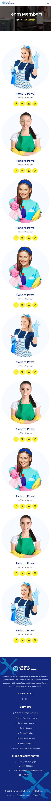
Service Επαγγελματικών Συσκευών (27, 748)
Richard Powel (25, 94)
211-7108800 (27, 766)
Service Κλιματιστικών (26, 738)
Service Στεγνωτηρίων (26, 723)
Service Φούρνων (26, 728)
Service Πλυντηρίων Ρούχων (26, 713)
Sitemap (10, 795)
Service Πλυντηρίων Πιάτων (27, 718)
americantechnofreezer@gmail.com (28, 770)
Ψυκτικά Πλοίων (26, 743)
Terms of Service (23, 795)
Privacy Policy (38, 795)
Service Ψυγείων (26, 733)
